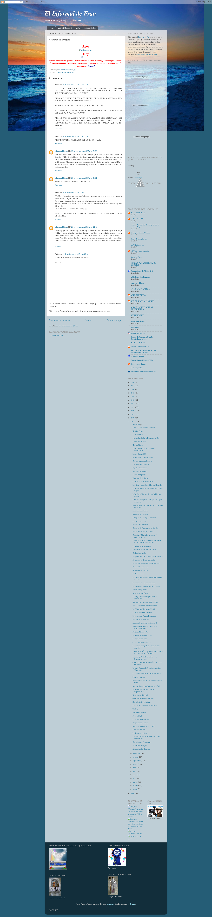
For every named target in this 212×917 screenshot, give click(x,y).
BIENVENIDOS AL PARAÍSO (142, 301)
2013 (133, 400)
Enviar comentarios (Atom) (68, 326)
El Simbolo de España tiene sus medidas (146, 673)
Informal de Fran (144, 37)
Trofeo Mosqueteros (139, 589)
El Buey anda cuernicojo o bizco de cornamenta (144, 597)
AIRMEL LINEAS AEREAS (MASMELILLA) (142, 308)
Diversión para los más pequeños (144, 726)
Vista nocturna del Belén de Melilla (144, 605)
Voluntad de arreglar (139, 745)
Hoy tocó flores (137, 445)
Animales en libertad (139, 471)
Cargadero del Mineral (140, 723)
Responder (58, 129)
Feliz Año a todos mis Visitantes (143, 427)
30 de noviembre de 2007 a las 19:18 (75, 85)
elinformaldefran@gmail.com (146, 54)
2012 (133, 403)
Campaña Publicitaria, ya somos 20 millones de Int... (144, 536)
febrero (135, 785)
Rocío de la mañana (139, 441)
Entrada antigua (115, 320)
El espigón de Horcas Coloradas (143, 560)
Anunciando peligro (139, 474)
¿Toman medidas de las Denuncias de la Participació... (146, 737)
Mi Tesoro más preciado (140, 251)
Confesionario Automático (141, 742)
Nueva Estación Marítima (141, 702)
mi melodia (135, 327)
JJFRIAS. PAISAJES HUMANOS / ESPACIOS (144, 264)
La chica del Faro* (138, 283)
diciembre (136, 424)
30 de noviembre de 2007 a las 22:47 (84, 227)
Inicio (51, 28)
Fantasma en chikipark (140, 695)
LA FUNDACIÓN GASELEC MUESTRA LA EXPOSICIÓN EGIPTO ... (147, 541)
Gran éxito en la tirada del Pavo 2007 (145, 602)
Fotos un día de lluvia (140, 478)
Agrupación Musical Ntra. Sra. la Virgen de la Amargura (143, 351)
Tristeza (135, 709)
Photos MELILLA (138, 212)
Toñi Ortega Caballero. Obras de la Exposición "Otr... (144, 627)
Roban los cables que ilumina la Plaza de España (146, 495)
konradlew (110, 904)
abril (135, 778)
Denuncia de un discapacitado (142, 457)
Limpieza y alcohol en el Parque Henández (147, 485)
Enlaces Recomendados (86, 28)
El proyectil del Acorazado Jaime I (144, 583)
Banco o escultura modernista (142, 612)
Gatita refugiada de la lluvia (142, 461)
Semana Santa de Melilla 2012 (142, 271)
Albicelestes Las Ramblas (140, 277)
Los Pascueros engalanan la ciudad (144, 705)
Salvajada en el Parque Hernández (144, 517)
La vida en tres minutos (140, 719)
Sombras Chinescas (139, 729)
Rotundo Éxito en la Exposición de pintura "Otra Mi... (147, 669)
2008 (133, 418)
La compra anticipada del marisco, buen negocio (146, 647)
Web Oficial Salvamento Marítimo (143, 371)
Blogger (132, 904)
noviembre (137, 753)
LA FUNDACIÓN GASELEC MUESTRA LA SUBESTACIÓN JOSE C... (147, 652)
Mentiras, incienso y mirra (141, 546)
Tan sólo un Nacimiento (140, 464)
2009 (133, 414)
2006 (133, 793)
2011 (133, 407)
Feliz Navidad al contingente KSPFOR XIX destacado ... (147, 506)
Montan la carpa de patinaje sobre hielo (146, 563)
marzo (135, 782)
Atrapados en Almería (140, 511)
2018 (133, 382)
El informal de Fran (56, 335)
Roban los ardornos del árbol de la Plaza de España (147, 489)
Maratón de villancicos (140, 524)
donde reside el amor (138, 364)
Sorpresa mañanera (139, 712)
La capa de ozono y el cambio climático (146, 586)
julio (135, 767)
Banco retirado (137, 434)
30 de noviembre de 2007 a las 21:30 (84, 151)
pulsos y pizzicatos (138, 321)
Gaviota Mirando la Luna (141, 567)
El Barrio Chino (138, 574)
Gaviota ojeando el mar (140, 570)
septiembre (137, 760)
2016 (133, 389)
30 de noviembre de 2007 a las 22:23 (75, 192)
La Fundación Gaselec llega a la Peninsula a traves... (147, 578)
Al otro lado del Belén (140, 593)
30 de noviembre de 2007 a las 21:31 (84, 178)
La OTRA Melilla (137, 218)
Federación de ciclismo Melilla (142, 360)
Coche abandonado (139, 553)
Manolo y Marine (138, 677)
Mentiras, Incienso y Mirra (142, 635)
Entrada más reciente (59, 320)
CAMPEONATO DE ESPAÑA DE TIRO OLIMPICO (147, 663)
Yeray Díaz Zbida (137, 356)
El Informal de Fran (70, 13)
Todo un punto (136, 367)
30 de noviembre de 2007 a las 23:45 (75, 254)
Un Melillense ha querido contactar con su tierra (147, 681)
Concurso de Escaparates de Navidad (145, 528)
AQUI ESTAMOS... (138, 295)
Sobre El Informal (65, 28)
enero (135, 789)
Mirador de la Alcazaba (140, 619)
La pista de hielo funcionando (142, 481)
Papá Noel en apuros (139, 468)
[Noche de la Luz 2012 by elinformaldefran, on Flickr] (136, 839)
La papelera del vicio (139, 639)
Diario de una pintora (139, 239)
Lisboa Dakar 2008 (139, 454)
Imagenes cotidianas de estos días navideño (147, 556)
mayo (135, 775)
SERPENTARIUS (137, 315)
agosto (135, 764)
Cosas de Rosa (136, 257)
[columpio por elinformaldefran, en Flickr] (85, 57)
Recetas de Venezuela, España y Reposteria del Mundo (142, 338)
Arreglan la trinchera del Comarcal (144, 623)
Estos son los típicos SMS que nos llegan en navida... (147, 500)
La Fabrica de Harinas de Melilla (143, 609)
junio (135, 771)
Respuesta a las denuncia (141, 749)
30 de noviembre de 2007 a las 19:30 (75, 136)
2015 (133, 393)
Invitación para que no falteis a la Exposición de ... (144, 690)
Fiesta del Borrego (139, 521)
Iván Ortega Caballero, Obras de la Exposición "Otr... (144, 658)
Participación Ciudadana (65, 72)
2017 (133, 386)
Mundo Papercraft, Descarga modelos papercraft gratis (145, 225)
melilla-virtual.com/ (138, 333)
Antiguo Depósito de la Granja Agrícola (146, 686)
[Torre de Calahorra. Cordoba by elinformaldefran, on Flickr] (136, 833)
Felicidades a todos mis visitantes (144, 549)
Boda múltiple (137, 716)
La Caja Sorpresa (137, 245)
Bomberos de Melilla (138, 342)
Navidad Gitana (137, 431)
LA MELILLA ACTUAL (140, 289)
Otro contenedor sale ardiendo (142, 698)
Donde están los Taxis (140, 514)
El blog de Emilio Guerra (140, 232)
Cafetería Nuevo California (141, 642)
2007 (133, 421)
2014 (133, 396)
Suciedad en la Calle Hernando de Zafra (146, 438)
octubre (136, 757)
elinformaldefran (61, 151)
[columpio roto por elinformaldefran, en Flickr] (85, 50)
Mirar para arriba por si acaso (142, 531)
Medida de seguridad (139, 733)
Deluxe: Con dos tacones (140, 346)
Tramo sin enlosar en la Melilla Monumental (143, 449)
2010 (133, 410)
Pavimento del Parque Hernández (144, 616)
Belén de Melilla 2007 (140, 632)
